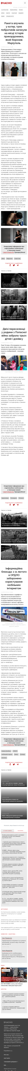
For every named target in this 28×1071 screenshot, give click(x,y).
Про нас (6, 1054)
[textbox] (14, 415)
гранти (8, 13)
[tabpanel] (14, 869)
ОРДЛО (15, 751)
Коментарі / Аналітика (8, 934)
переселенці (13, 9)
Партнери (7, 1058)
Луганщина (14, 498)
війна (2, 13)
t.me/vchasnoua (8, 252)
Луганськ (4, 757)
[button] (14, 825)
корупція (14, 13)
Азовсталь (17, 258)
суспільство (4, 9)
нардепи (21, 13)
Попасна (21, 498)
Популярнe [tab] (20, 830)
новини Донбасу (6, 751)
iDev (11, 1050)
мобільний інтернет (7, 754)
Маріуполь (9, 258)
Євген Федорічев (7, 950)
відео (2, 16)
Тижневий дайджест (11, 1061)
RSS (5, 1065)
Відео (3, 965)
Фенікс (16, 754)
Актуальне (4, 909)
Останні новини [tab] (7, 830)
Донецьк (22, 754)
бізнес (21, 9)
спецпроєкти (10, 16)
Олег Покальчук (7, 938)
